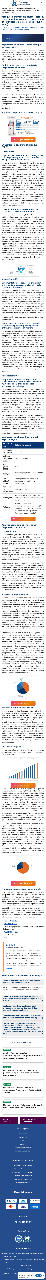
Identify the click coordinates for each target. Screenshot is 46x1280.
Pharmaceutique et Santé (23, 1176)
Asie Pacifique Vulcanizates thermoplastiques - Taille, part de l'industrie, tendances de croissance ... (22, 1054)
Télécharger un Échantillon (29, 1120)
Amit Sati (10, 945)
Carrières (23, 1144)
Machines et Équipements (23, 1179)
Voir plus (9, 968)
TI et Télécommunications (23, 1165)
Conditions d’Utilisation (23, 1151)
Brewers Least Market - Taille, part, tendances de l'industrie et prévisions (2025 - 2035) (22, 1088)
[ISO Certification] (19, 1239)
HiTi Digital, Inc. (10, 924)
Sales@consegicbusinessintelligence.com (24, 1269)
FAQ (23, 1141)
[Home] (21, 3)
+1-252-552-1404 (25, 1265)
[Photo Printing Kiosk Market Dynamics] (23, 270)
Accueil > (5, 9)
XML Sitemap (23, 1137)
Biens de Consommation (23, 1169)
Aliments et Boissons (23, 1183)
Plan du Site (23, 1134)
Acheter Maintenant (7, 1120)
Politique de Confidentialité (23, 1148)
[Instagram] (30, 1222)
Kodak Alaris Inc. (11, 921)
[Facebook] (16, 1222)
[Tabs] (23, 38)
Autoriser (38, 1275)
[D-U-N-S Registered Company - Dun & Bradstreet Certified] (27, 1239)
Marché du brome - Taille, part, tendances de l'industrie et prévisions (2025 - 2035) (23, 1105)
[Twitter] (20, 1222)
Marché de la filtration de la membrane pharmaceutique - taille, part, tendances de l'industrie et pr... (22, 1071)
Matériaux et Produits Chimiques (23, 1172)
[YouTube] (23, 1222)
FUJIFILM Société (11, 932)
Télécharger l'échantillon (23, 140)
